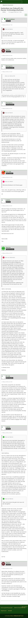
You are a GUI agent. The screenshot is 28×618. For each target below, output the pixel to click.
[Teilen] (26, 15)
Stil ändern (24, 607)
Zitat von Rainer (9, 29)
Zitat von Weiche (9, 437)
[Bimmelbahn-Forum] (11, 1)
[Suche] (18, 1)
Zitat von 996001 (9, 181)
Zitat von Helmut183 (10, 76)
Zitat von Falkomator (10, 257)
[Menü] (26, 1)
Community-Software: (14, 615)
